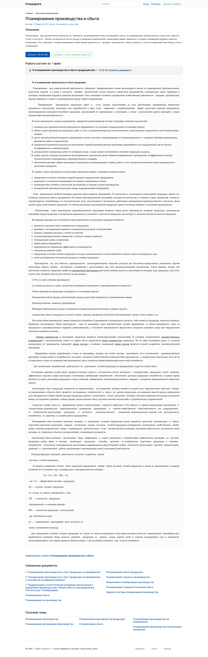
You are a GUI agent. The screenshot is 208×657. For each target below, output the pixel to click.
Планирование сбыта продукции (124, 572)
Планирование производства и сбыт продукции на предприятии (64, 572)
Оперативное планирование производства (130, 582)
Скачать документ (119, 70)
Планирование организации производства (49, 624)
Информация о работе (59, 555)
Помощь (156, 4)
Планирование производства (41, 619)
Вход (146, 4)
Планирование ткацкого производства (128, 577)
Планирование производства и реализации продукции (157, 628)
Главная (29, 13)
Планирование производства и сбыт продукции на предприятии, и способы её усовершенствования (63, 578)
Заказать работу (172, 4)
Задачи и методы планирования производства (132, 592)
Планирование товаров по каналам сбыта (129, 587)
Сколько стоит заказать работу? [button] (72, 54)
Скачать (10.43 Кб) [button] (37, 54)
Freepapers (45, 649)
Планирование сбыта (37, 595)
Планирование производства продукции (102, 619)
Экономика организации (47, 13)
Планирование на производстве (43, 600)
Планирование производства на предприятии (151, 620)
